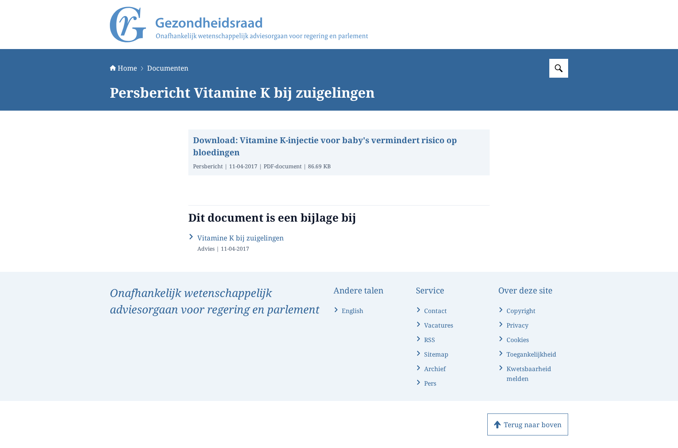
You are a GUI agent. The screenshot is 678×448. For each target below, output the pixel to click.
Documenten (167, 68)
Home (127, 68)
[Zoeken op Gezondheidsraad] (558, 68)
